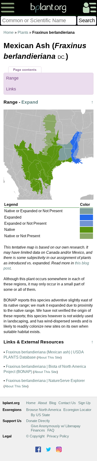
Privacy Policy (58, 436)
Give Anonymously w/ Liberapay (56, 426)
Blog (52, 403)
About (42, 403)
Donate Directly (38, 421)
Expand (29, 102)
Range (12, 78)
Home (9, 32)
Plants (23, 32)
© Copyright (35, 436)
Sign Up (84, 403)
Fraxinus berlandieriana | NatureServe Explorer (45, 381)
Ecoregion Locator (77, 410)
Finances (38, 430)
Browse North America (43, 410)
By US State (40, 415)
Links (11, 89)
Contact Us (67, 403)
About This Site (49, 357)
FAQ (50, 430)
